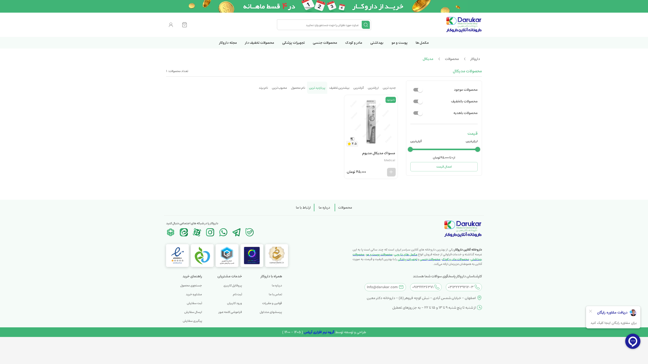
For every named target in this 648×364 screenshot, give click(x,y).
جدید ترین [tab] (389, 87)
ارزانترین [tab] (373, 87)
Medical (389, 160)
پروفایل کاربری (233, 285)
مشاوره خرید (194, 294)
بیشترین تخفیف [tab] (339, 87)
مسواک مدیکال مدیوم (378, 153)
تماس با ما (275, 294)
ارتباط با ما (303, 207)
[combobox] (320, 25)
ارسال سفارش (193, 312)
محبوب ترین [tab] (279, 87)
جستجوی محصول (191, 285)
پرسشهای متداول (271, 312)
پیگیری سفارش (192, 320)
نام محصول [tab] (298, 87)
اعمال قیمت (444, 166)
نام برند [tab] (263, 87)
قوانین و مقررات (272, 303)
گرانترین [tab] (358, 87)
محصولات (345, 207)
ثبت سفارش (194, 303)
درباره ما (324, 207)
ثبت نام (237, 294)
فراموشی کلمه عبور (230, 312)
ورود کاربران (234, 303)
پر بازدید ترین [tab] (317, 87)
